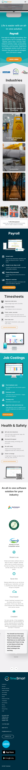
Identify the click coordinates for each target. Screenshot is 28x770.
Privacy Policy (4, 708)
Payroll (3, 696)
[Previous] (12, 668)
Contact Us (4, 684)
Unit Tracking (4, 702)
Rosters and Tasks (5, 698)
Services (3, 686)
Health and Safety (5, 690)
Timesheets (4, 700)
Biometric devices (5, 688)
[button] (25, 2)
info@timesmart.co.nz (6, 731)
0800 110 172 (5, 727)
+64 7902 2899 (5, 724)
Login (3, 710)
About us (3, 706)
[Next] (16, 668)
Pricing (3, 704)
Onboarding (4, 694)
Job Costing (4, 692)
